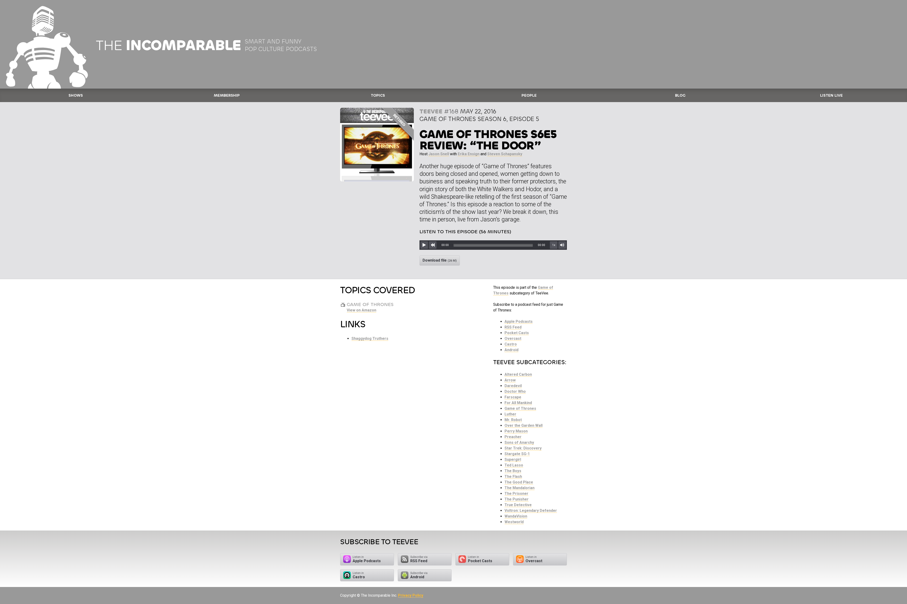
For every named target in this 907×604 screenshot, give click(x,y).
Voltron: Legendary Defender (531, 510)
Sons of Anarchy (519, 442)
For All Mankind (518, 403)
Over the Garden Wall (524, 425)
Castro (511, 344)
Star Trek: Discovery (523, 448)
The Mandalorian (520, 488)
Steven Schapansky (504, 154)
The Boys (513, 471)
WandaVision (516, 516)
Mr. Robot (513, 420)
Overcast (513, 338)
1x (553, 245)
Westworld (514, 522)
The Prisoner (516, 493)
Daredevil (513, 386)
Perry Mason (516, 431)
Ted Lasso (514, 465)
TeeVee (430, 111)
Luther (510, 414)
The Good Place (519, 482)
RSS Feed (513, 327)
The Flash (513, 476)
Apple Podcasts (519, 321)
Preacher (513, 437)
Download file (440, 260)
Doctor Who (515, 391)
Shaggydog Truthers (369, 338)
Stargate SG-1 (517, 454)
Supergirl (513, 459)
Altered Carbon (518, 374)
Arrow (510, 380)
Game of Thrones (520, 408)
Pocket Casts (517, 333)
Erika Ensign (468, 154)
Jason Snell (438, 154)
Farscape (513, 397)
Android (511, 350)
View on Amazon (361, 310)
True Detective (518, 505)
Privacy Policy (410, 595)
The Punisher (517, 499)
